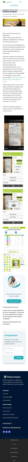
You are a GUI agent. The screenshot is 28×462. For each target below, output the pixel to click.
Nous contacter (14, 301)
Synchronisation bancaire (10, 418)
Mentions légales (14, 448)
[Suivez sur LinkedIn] (9, 432)
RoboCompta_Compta (11, 14)
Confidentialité (14, 456)
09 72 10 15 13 (14, 5)
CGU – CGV (14, 444)
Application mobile (8, 414)
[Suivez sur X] (7, 432)
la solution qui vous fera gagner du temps (14, 79)
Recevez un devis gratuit (11, 427)
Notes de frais (7, 408)
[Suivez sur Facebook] (4, 432)
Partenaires (6, 397)
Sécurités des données (14, 452)
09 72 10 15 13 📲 (8, 423)
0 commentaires (13, 16)
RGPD (14, 460)
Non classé (5, 16)
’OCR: (17, 77)
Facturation (6, 411)
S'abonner (18, 358)
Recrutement (7, 400)
